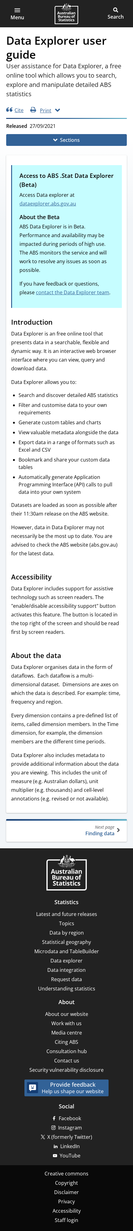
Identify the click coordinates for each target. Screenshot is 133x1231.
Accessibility (67, 1210)
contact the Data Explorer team (72, 292)
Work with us (66, 1023)
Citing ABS (66, 1042)
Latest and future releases (66, 914)
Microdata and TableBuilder (66, 951)
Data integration (66, 970)
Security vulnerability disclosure (66, 1069)
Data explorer (66, 960)
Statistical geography (66, 942)
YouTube (70, 1155)
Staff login (66, 1220)
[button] (17, 13)
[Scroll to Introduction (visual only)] (58, 322)
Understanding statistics (66, 988)
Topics (66, 923)
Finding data (99, 830)
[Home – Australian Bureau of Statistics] (66, 873)
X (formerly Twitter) (69, 1137)
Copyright (66, 1182)
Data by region (66, 932)
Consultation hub (66, 1051)
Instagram (70, 1127)
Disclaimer (66, 1192)
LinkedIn (70, 1146)
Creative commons (66, 1173)
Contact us (66, 1060)
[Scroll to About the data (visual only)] (67, 656)
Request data (66, 979)
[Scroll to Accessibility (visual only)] (57, 577)
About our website (66, 1014)
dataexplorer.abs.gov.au (47, 203)
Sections (70, 140)
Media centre (66, 1032)
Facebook (70, 1118)
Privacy (66, 1201)
